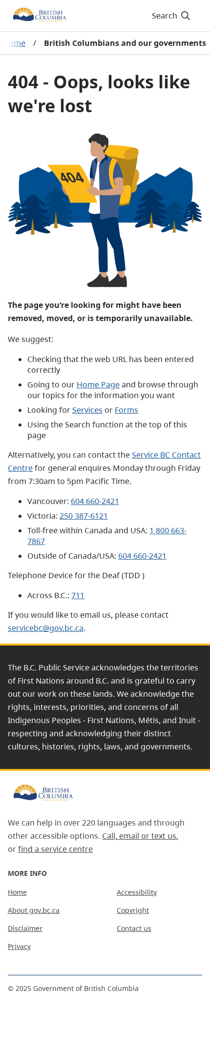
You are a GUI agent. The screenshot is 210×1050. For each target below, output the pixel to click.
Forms (126, 409)
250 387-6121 (84, 515)
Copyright (133, 910)
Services (87, 409)
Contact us (134, 928)
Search (164, 15)
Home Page (98, 384)
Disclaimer (25, 928)
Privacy (19, 946)
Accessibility (137, 892)
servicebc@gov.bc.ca (46, 628)
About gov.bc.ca (34, 910)
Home (17, 892)
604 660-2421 (95, 501)
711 (77, 595)
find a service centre (55, 849)
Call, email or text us (139, 835)
